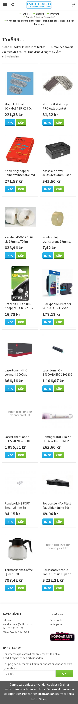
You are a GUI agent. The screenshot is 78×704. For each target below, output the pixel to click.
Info (9, 122)
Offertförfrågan (42, 17)
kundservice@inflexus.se (18, 624)
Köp (21, 122)
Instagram (56, 624)
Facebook (56, 620)
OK (64, 673)
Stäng (43, 699)
